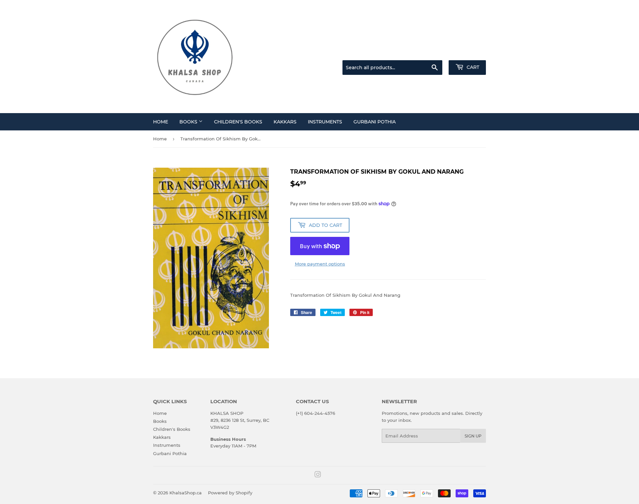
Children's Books (238, 122)
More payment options (320, 263)
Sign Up (473, 435)
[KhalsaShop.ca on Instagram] (318, 475)
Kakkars (285, 122)
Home (160, 122)
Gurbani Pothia (374, 122)
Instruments (325, 122)
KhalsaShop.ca (185, 492)
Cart (472, 67)
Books (189, 122)
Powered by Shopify (230, 492)
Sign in (433, 52)
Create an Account (467, 52)
